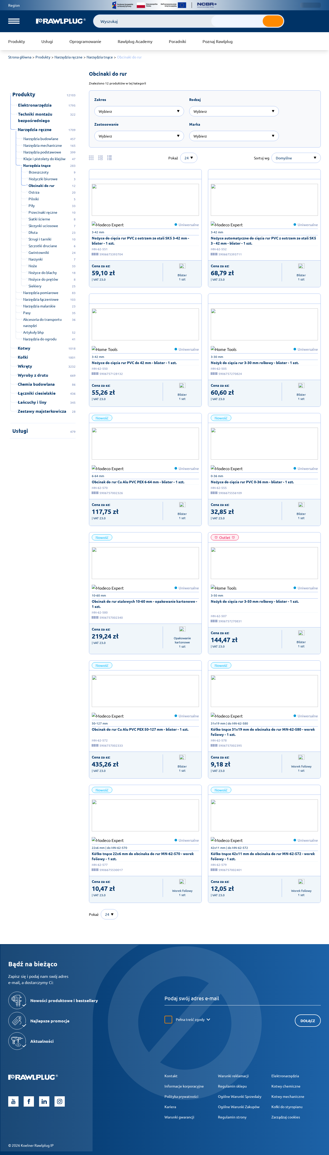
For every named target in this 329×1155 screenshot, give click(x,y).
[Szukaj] (273, 21)
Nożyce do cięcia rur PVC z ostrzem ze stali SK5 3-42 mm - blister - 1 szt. (140, 240)
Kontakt (171, 1075)
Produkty (16, 41)
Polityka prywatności (181, 1096)
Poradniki (177, 41)
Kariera (170, 1106)
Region (14, 5)
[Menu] (14, 21)
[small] (145, 199)
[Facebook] (29, 1101)
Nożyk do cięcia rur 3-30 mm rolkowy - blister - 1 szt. (255, 362)
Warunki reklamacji (233, 1075)
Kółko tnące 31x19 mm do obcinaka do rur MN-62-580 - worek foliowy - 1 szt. (263, 732)
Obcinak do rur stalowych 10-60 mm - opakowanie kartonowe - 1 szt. (144, 604)
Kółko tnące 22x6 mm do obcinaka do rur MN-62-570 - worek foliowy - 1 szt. (143, 856)
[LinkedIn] (44, 1101)
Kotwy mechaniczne (287, 1096)
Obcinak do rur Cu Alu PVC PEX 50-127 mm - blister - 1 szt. (140, 729)
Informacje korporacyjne (184, 1086)
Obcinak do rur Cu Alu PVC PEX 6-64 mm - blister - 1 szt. (138, 481)
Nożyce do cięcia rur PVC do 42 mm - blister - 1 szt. (134, 362)
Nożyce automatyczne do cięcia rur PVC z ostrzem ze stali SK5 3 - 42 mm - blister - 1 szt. (263, 240)
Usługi (47, 41)
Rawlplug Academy (135, 41)
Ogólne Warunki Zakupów (239, 1106)
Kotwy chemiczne (285, 1086)
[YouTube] (13, 1101)
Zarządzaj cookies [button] (285, 1117)
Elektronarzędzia (285, 1075)
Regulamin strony (232, 1117)
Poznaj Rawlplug (218, 41)
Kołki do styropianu (287, 1106)
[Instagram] (59, 1101)
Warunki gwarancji (179, 1117)
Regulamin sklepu (232, 1086)
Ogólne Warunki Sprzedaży (239, 1096)
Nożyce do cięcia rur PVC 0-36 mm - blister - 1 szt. (252, 481)
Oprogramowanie (85, 41)
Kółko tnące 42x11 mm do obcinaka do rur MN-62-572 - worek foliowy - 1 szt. (263, 856)
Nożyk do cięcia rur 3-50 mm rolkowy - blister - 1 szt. (255, 601)
